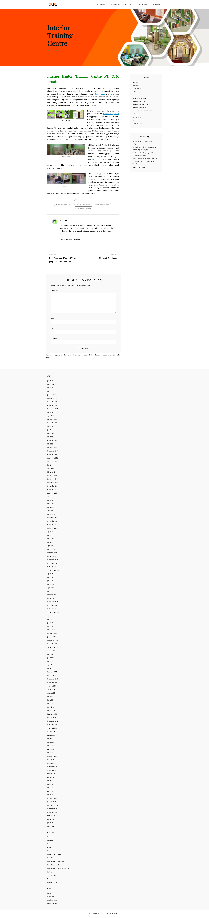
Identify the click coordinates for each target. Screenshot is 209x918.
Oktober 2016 (52, 567)
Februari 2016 (52, 595)
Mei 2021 (50, 444)
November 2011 (52, 767)
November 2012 (52, 724)
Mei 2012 (50, 746)
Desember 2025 (52, 398)
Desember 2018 (52, 482)
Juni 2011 (50, 784)
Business (135, 82)
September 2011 (53, 774)
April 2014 (50, 665)
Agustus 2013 (51, 693)
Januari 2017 (51, 556)
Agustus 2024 (51, 426)
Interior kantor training (83, 204)
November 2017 (52, 521)
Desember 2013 (52, 679)
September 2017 (53, 528)
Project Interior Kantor (84, 199)
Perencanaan (137, 95)
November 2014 (52, 644)
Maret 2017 (51, 549)
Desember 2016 (52, 560)
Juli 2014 (50, 654)
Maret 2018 (51, 514)
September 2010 (53, 816)
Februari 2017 (52, 553)
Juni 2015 (50, 623)
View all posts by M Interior (70, 239)
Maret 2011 (51, 795)
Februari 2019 (52, 475)
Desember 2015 (52, 602)
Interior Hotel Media (139, 167)
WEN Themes (117, 913)
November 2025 (52, 402)
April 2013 (50, 707)
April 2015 (50, 626)
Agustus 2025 (51, 412)
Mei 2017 (50, 542)
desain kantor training (64, 204)
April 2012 (50, 749)
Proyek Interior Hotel (139, 101)
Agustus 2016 (51, 574)
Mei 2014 (50, 661)
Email (53, 328)
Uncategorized (137, 123)
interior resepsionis (111, 114)
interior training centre (102, 204)
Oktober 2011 (52, 770)
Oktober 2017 (52, 525)
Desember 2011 (52, 763)
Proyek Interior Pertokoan (141, 104)
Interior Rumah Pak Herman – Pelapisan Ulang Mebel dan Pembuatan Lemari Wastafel (145, 161)
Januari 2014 (51, 675)
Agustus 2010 (51, 819)
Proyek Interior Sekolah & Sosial (142, 111)
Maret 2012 (51, 753)
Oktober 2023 (52, 440)
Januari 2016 (51, 598)
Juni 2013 (50, 700)
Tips (134, 120)
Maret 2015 (51, 630)
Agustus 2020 (51, 461)
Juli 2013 (50, 696)
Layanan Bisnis (137, 88)
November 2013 (52, 682)
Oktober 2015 (52, 609)
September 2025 (53, 409)
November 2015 (52, 605)
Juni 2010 (50, 826)
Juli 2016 (50, 577)
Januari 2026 (51, 395)
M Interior (100, 913)
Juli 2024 (50, 430)
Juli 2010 (50, 823)
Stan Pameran (137, 117)
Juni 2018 (50, 504)
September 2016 (53, 570)
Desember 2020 (52, 451)
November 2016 (52, 563)
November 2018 (52, 486)
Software (135, 114)
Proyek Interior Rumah (139, 107)
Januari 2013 (51, 717)
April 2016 (50, 588)
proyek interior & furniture (83, 208)
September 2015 (53, 612)
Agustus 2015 (51, 616)
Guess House (100, 94)
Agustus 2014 (51, 651)
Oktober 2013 (52, 686)
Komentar (54, 290)
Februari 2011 (52, 798)
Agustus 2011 (51, 777)
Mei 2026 (50, 388)
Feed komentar (52, 900)
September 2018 (53, 493)
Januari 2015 (51, 637)
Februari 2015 (52, 633)
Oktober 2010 (52, 812)
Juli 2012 (50, 739)
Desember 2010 (52, 805)
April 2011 (50, 791)
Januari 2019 (51, 479)
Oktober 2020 (52, 454)
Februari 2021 (52, 447)
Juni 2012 (50, 742)
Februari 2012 (52, 756)
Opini (134, 92)
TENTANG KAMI (101, 4)
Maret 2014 (51, 668)
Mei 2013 (50, 703)
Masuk (49, 893)
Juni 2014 (50, 658)
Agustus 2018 (51, 497)
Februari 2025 (52, 419)
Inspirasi (135, 85)
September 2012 (53, 732)
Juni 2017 (50, 539)
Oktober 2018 (52, 489)
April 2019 (50, 468)
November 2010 (52, 809)
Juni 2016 (50, 581)
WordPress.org (52, 904)
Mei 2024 (50, 437)
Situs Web (54, 338)
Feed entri (50, 897)
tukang (94, 159)
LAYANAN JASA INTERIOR (117, 4)
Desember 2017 (52, 518)
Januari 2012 (51, 760)
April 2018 (50, 511)
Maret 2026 (51, 391)
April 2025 (50, 416)
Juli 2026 (50, 381)
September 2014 (53, 647)
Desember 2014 (52, 640)
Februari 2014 (52, 672)
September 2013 (53, 689)
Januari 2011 (51, 802)
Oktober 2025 (52, 405)
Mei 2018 (50, 507)
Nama (53, 318)
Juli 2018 (50, 500)
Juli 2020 (50, 465)
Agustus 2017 (51, 532)
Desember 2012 (52, 721)
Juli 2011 (50, 781)
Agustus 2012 (51, 735)
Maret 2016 (51, 591)
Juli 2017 (50, 535)
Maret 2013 (51, 710)
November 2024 (52, 423)
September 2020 (53, 458)
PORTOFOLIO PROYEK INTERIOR (138, 4)
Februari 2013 (52, 714)
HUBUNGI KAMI (156, 4)
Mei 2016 (50, 584)
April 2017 (50, 546)
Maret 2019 (51, 472)
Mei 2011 (50, 788)
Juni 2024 (50, 433)
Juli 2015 (50, 619)
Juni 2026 (50, 384)
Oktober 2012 (52, 728)
